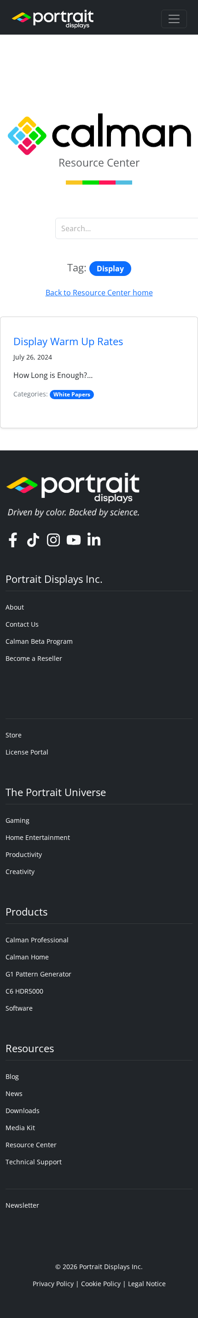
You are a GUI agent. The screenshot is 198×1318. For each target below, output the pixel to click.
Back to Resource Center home (99, 293)
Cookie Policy (101, 1283)
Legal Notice (147, 1283)
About (15, 607)
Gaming (17, 820)
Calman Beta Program (39, 641)
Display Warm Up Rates (68, 341)
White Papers (71, 394)
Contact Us (22, 624)
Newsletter (22, 1205)
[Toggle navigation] (174, 19)
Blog (12, 1076)
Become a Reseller (34, 658)
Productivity (24, 854)
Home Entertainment (38, 837)
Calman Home (27, 957)
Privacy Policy (53, 1283)
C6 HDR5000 (24, 991)
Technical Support (34, 1161)
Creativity (20, 871)
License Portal (27, 752)
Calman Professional (37, 939)
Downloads (23, 1110)
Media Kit (20, 1127)
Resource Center (31, 1144)
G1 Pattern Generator (38, 974)
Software (19, 1008)
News (14, 1093)
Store (14, 735)
